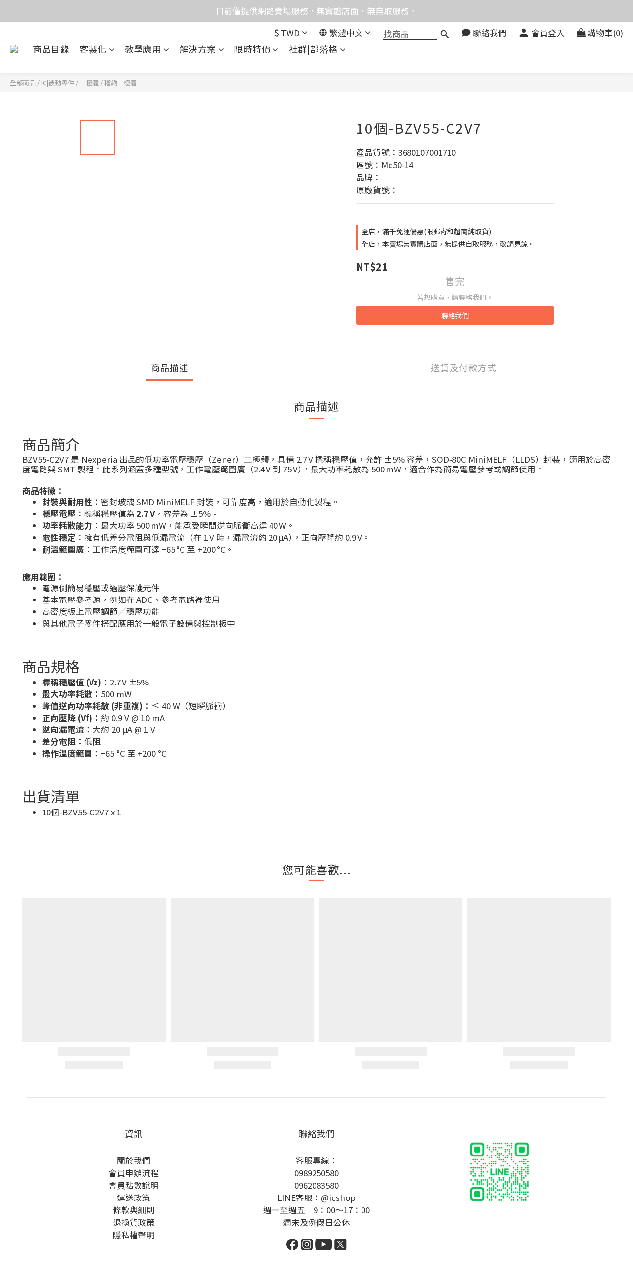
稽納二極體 (120, 82)
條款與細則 (134, 1210)
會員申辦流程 (133, 1173)
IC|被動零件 (57, 82)
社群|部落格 (313, 49)
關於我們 (133, 1160)
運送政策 (133, 1197)
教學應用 (143, 49)
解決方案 (198, 49)
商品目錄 (51, 49)
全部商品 (23, 82)
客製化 (93, 49)
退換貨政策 (134, 1222)
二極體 (89, 82)
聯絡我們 (455, 315)
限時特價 (252, 49)
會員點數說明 (133, 1185)
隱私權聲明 (134, 1234)
